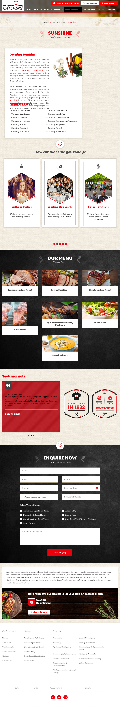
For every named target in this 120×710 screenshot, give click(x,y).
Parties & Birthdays (62, 647)
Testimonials (89, 9)
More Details (20, 279)
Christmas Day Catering (90, 658)
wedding (13, 100)
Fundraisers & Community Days (91, 648)
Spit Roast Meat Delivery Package (80, 519)
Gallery (101, 9)
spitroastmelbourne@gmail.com (88, 690)
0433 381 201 (56, 690)
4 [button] (63, 244)
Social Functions (87, 638)
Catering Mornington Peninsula (62, 121)
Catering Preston (19, 124)
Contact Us (111, 9)
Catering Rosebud (19, 128)
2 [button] (57, 244)
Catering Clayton (19, 117)
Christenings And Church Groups (64, 671)
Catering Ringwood (56, 124)
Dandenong (39, 70)
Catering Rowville (55, 128)
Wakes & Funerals (87, 654)
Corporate (57, 638)
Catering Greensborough (58, 117)
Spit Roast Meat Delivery (35, 656)
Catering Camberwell (20, 110)
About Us (38, 9)
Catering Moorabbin (20, 121)
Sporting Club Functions (64, 654)
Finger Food (70, 515)
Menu (46, 9)
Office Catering (86, 663)
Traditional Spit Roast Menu (36, 511)
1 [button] (54, 244)
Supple (98, 706)
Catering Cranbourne (57, 110)
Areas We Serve (71, 9)
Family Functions (87, 642)
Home (29, 9)
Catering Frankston (56, 114)
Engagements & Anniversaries (60, 664)
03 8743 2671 (22, 583)
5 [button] (66, 244)
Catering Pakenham (56, 131)
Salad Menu (29, 660)
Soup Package (29, 523)
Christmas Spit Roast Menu (36, 519)
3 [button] (60, 244)
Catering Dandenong (20, 114)
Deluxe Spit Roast (32, 642)
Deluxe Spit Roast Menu (34, 515)
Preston (25, 70)
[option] (22, 193)
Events (57, 9)
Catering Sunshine (20, 131)
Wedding (57, 642)
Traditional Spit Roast (34, 638)
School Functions (61, 658)
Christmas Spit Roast (34, 647)
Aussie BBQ (70, 511)
